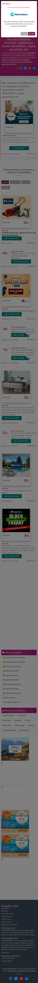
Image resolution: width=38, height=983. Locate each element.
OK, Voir (31, 34)
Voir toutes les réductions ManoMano (19, 7)
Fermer (24, 34)
